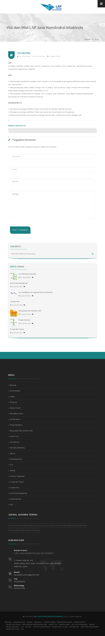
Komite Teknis (15, 419)
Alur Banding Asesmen (27, 274)
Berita (58, 56)
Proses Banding (16, 459)
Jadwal (12, 470)
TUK (11, 465)
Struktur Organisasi (17, 476)
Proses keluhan (15, 499)
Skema (12, 453)
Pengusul (13, 402)
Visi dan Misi (23, 53)
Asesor (12, 397)
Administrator (26, 56)
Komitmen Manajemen (19, 283)
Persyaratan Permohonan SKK (29, 311)
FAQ (11, 505)
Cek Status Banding (17, 448)
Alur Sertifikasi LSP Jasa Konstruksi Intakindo (35, 292)
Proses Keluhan (24, 320)
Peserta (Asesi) (15, 408)
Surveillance (14, 442)
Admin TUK (14, 436)
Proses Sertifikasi (16, 425)
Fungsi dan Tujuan (17, 329)
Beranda (87, 39)
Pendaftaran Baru (16, 414)
